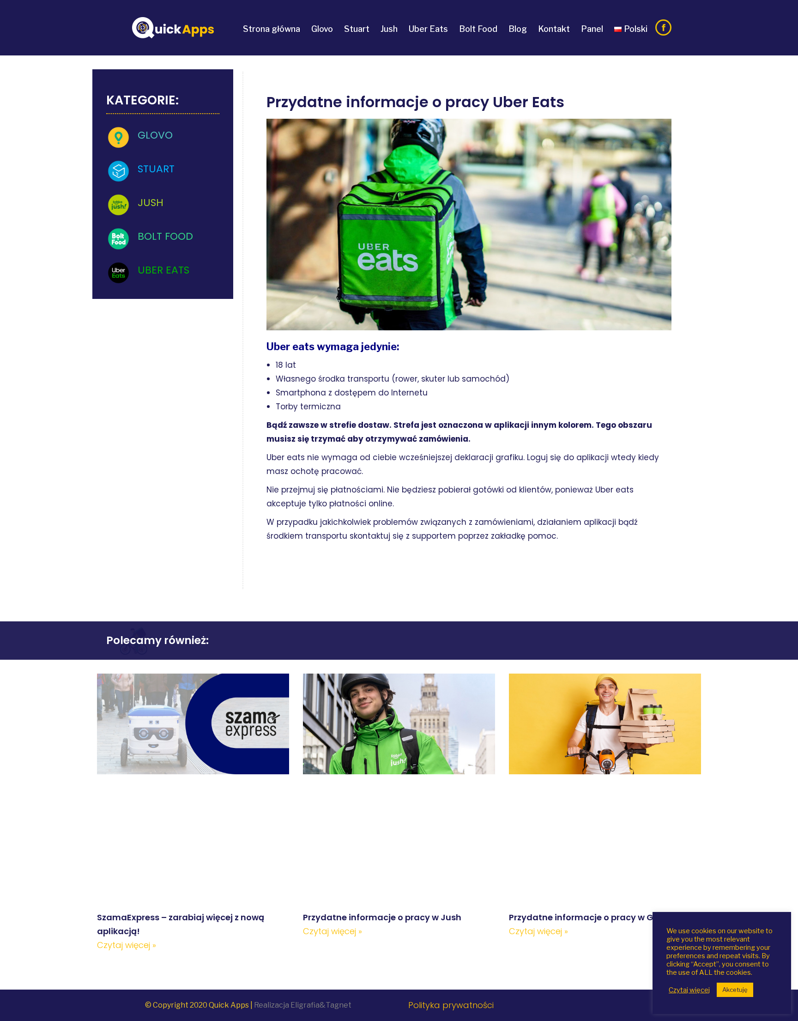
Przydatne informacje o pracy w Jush (382, 917)
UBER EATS (163, 270)
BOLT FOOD (165, 236)
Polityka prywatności (451, 1005)
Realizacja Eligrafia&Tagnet (302, 1005)
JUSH (150, 202)
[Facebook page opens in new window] (663, 27)
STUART (156, 169)
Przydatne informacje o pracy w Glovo (590, 917)
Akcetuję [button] (735, 989)
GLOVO (155, 135)
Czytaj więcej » (126, 945)
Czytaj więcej (689, 990)
